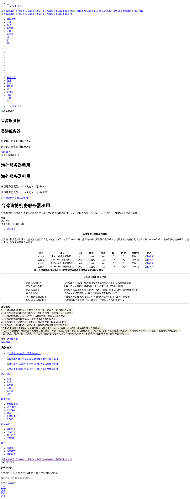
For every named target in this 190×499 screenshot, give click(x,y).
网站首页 (11, 77)
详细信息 (11, 229)
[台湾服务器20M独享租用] (20, 358)
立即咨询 (5, 152)
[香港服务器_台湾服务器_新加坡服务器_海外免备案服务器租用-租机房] (72, 11)
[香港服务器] (149, 256)
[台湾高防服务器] (16, 353)
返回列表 (5, 341)
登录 (14, 6)
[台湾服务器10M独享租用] (20, 369)
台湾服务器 (12, 339)
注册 (19, 6)
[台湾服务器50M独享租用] (20, 364)
